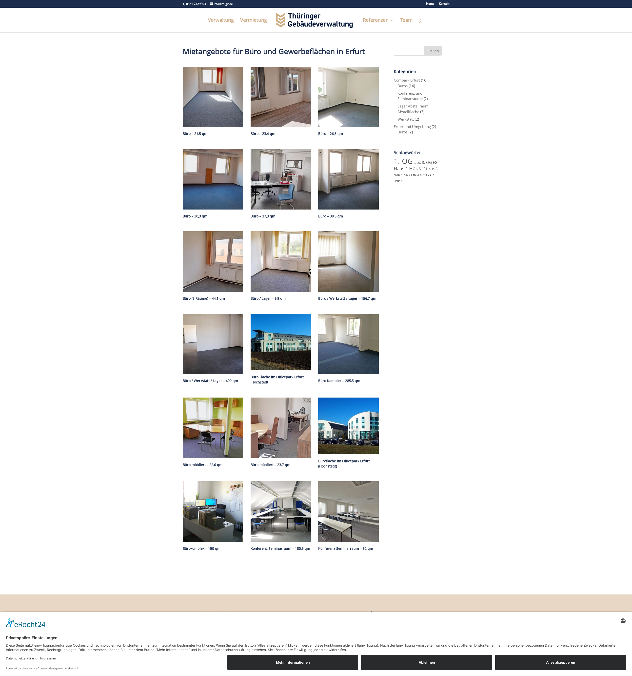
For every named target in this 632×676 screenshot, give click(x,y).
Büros (402, 85)
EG (435, 162)
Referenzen (376, 20)
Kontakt (444, 4)
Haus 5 (407, 174)
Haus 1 (401, 168)
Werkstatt (405, 119)
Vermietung (253, 20)
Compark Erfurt (407, 80)
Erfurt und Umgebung (412, 126)
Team (406, 20)
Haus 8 (398, 181)
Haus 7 (428, 174)
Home (430, 4)
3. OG (427, 162)
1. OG (403, 161)
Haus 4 (398, 174)
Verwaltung (221, 20)
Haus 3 (432, 168)
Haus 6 (417, 174)
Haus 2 (417, 168)
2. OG (417, 163)
